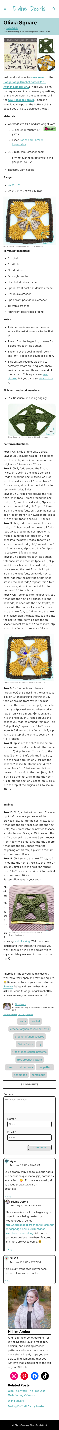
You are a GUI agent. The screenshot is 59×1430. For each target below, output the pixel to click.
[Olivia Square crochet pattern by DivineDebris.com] (29, 221)
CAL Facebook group (21, 99)
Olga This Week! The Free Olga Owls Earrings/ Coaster (26, 1393)
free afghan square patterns (29, 1051)
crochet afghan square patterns (29, 1028)
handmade (20, 1074)
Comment (9, 1094)
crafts (22, 1021)
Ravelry (8, 986)
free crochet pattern (29, 1059)
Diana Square (16, 1400)
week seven (37, 77)
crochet (35, 1021)
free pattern (45, 1067)
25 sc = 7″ (14, 184)
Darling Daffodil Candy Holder (26, 1406)
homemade (38, 1074)
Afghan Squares (10, 1014)
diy (40, 1044)
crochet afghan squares (29, 1036)
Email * (11, 1132)
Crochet (21, 1014)
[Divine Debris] (29, 8)
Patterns (29, 1014)
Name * (11, 1118)
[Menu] (4, 9)
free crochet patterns (20, 1067)
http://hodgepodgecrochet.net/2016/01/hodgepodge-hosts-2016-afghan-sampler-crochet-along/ (29, 1229)
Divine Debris (12, 28)
